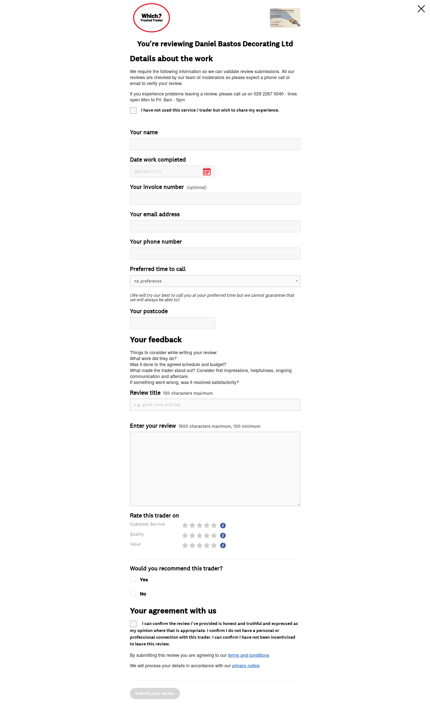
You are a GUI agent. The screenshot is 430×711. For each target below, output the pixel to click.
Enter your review (195, 425)
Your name (144, 132)
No (143, 594)
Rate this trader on (154, 515)
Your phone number (156, 241)
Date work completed (158, 159)
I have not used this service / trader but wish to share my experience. (210, 110)
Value (135, 544)
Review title (171, 392)
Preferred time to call (158, 269)
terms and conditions (248, 655)
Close (421, 8)
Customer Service (147, 524)
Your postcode (149, 311)
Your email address (155, 214)
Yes (144, 580)
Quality (137, 534)
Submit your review (154, 693)
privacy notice (246, 665)
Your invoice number (157, 187)
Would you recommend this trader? (176, 568)
